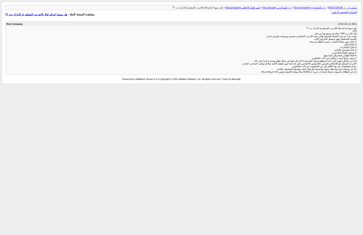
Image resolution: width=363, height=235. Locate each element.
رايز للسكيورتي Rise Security (277, 7)
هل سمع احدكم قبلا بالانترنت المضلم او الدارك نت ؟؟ (36, 14)
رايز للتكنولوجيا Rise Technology (310, 7)
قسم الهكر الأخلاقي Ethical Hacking (242, 7)
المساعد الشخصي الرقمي (344, 12)
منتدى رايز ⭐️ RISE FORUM (342, 7)
